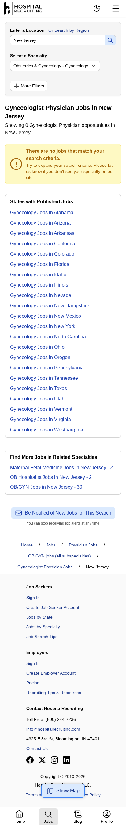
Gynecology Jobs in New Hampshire (49, 305)
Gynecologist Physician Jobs (44, 566)
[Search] (110, 40)
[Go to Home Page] (23, 8)
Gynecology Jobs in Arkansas (42, 233)
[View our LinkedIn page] (66, 760)
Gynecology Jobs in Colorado (42, 253)
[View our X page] (42, 760)
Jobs (50, 545)
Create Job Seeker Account (52, 607)
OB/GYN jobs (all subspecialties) (59, 555)
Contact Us (37, 748)
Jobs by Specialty (43, 626)
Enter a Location (27, 30)
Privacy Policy (87, 794)
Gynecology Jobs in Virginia (40, 419)
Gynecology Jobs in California (42, 243)
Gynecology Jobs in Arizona (40, 222)
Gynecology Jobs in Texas (38, 388)
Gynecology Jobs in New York (42, 326)
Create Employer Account (51, 673)
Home (27, 545)
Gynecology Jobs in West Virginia (46, 429)
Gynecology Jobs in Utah (37, 398)
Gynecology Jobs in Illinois (39, 285)
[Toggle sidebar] (115, 8)
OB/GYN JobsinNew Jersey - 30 (46, 487)
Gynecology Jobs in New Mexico (45, 316)
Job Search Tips (41, 636)
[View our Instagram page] (54, 760)
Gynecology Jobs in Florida (39, 264)
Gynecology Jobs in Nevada (40, 295)
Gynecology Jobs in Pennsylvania (47, 367)
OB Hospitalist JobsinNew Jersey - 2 (51, 477)
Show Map (68, 790)
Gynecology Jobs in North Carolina (48, 336)
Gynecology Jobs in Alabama (41, 212)
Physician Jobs (83, 545)
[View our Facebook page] (30, 760)
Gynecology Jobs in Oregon (40, 357)
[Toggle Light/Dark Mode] (97, 8)
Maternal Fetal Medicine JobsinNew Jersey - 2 (61, 467)
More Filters (32, 85)
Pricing (32, 682)
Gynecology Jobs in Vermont (41, 409)
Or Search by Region (68, 30)
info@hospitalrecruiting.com (53, 729)
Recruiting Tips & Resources (53, 692)
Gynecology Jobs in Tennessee (44, 378)
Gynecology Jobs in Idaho (38, 274)
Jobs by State (39, 617)
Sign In (33, 597)
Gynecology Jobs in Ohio (37, 347)
